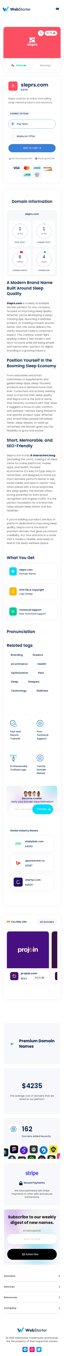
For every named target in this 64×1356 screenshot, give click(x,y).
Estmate (42, 809)
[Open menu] (59, 1276)
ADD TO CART (31, 148)
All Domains (47, 922)
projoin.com (29, 973)
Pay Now (22, 124)
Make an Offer (26, 136)
